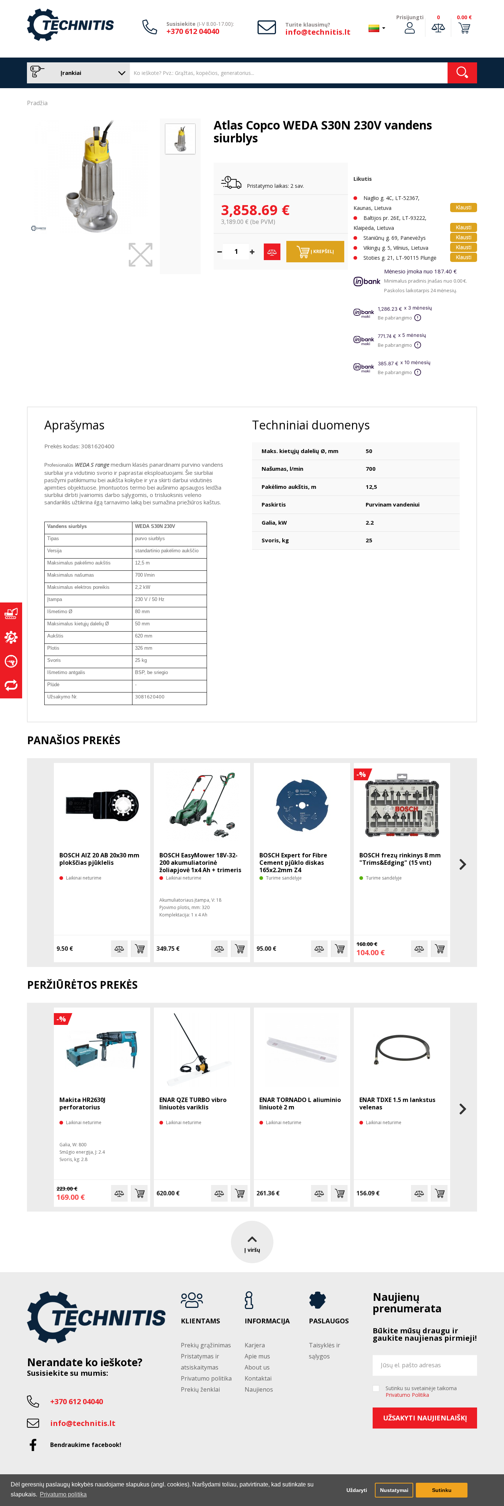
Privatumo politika (206, 1378)
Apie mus (257, 1356)
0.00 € (464, 17)
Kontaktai (258, 1378)
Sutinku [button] (442, 1490)
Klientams (200, 1321)
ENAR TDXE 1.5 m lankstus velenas (397, 1103)
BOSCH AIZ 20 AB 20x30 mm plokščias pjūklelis (99, 859)
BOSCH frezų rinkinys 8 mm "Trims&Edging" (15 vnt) (400, 859)
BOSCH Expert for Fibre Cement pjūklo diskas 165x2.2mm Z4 (293, 862)
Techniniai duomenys (311, 424)
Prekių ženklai (200, 1389)
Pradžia (37, 103)
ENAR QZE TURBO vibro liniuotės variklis (193, 1103)
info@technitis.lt (318, 32)
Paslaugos (329, 1321)
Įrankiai (70, 72)
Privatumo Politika (407, 1394)
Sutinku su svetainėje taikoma (421, 1391)
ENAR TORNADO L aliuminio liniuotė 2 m (300, 1103)
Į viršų (252, 1249)
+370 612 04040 (192, 31)
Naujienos (259, 1389)
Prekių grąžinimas (206, 1345)
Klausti (464, 207)
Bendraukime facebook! (85, 1445)
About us (257, 1367)
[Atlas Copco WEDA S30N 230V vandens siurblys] (91, 176)
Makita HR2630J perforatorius (82, 1103)
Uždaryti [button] (356, 1490)
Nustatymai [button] (394, 1490)
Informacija (267, 1321)
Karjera (255, 1345)
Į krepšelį (322, 251)
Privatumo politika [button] (63, 1494)
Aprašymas (74, 424)
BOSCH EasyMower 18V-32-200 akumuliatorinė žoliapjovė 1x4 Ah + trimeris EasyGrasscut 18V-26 (200, 866)
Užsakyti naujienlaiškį (425, 1417)
